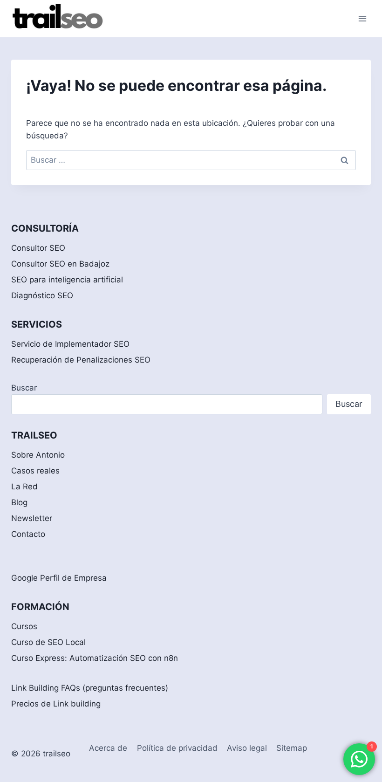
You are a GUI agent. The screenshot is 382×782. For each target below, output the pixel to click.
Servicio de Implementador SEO (70, 344)
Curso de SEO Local (48, 642)
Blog (19, 502)
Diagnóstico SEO (42, 295)
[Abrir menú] (362, 18)
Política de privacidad (177, 748)
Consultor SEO (38, 248)
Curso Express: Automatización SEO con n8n (94, 658)
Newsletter (31, 518)
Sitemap (291, 748)
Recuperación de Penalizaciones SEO (80, 359)
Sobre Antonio (38, 455)
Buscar (24, 387)
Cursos (24, 626)
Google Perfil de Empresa (59, 578)
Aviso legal (247, 748)
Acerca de (108, 748)
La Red (24, 486)
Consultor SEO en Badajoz (60, 263)
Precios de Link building (56, 703)
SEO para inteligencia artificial (67, 279)
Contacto (28, 534)
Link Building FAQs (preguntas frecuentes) (89, 688)
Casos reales (35, 470)
